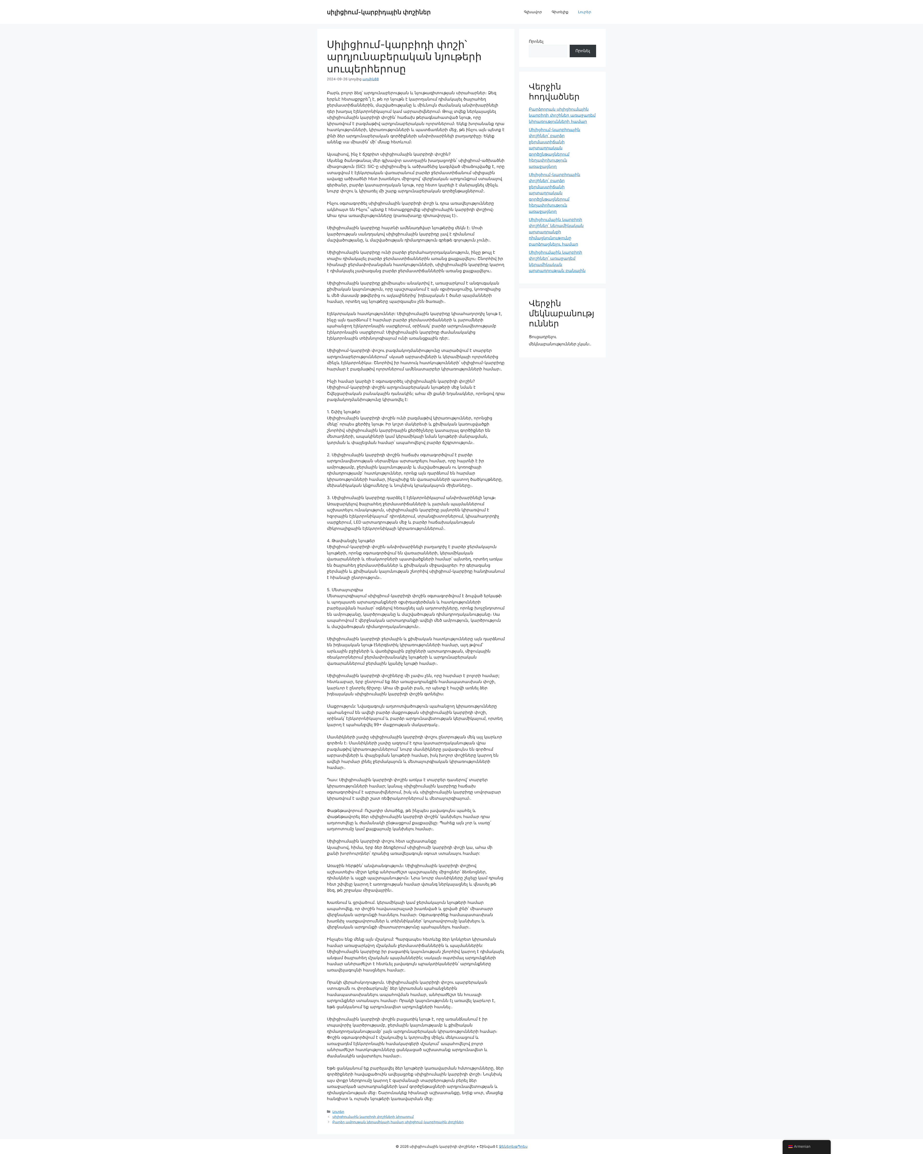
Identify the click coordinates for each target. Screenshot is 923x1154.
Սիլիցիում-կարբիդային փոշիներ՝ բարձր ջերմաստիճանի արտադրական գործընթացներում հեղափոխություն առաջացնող (554, 148)
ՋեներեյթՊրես (513, 1146)
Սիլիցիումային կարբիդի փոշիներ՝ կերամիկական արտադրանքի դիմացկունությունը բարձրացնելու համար (556, 232)
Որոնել (536, 41)
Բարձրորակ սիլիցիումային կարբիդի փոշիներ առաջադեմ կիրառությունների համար (562, 115)
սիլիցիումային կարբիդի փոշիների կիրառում (373, 1117)
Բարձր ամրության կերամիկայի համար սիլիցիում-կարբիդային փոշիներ (398, 1122)
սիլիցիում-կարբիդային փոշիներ (379, 12)
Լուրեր (584, 12)
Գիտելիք (560, 12)
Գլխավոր (533, 12)
